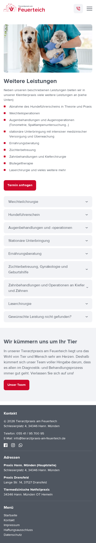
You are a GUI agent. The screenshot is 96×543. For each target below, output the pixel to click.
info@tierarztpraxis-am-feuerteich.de (39, 438)
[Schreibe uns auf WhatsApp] (20, 445)
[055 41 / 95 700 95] (78, 8)
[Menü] (89, 8)
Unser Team (16, 385)
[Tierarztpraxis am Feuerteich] (24, 8)
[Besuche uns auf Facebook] (5, 445)
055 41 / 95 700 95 (30, 433)
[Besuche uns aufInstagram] (13, 445)
